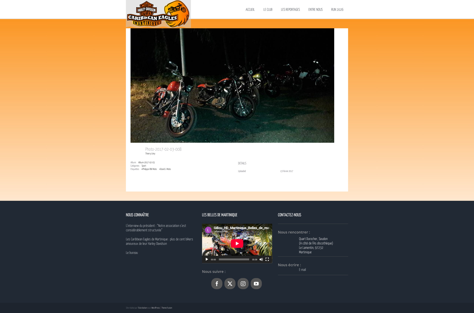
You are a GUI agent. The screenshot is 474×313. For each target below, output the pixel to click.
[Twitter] (230, 283)
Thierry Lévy (150, 154)
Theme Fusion (166, 308)
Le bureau (132, 253)
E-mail (302, 270)
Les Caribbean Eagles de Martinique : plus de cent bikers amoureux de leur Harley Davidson (159, 242)
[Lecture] (207, 259)
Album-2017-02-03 (146, 162)
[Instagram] (243, 283)
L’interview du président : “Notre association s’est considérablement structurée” (156, 228)
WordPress (155, 308)
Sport (144, 166)
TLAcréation (142, 308)
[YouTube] (256, 283)
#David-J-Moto (165, 169)
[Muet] (261, 259)
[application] (237, 243)
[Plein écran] (267, 259)
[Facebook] (216, 283)
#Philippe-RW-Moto (149, 169)
